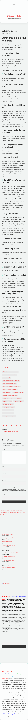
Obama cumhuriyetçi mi (8, 404)
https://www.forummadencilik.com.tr (11, 510)
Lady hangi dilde (17, 398)
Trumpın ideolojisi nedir (8, 413)
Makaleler (8, 368)
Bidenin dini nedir (6, 377)
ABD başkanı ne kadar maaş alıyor (10, 372)
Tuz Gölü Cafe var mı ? (6, 564)
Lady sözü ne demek (7, 401)
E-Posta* (4, 473)
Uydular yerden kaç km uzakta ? (8, 545)
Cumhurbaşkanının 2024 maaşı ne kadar (11, 386)
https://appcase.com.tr (19, 512)
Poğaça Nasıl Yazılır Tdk (10, 431)
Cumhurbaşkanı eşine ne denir (9, 383)
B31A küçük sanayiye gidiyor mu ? (9, 556)
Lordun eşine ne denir (18, 401)
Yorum (3, 449)
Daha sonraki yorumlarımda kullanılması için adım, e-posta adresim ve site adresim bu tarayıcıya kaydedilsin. (14, 490)
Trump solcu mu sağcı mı (8, 410)
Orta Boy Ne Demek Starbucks (12, 426)
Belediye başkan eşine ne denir (9, 374)
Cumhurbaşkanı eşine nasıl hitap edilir (11, 380)
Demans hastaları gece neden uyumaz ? (10, 549)
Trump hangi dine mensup (8, 407)
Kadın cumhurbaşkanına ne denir (10, 395)
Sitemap (2, 514)
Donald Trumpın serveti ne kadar (10, 389)
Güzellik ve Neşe (14, 16)
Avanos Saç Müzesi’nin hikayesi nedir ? (10, 538)
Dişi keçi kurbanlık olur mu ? (8, 560)
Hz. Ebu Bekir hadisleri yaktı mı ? (9, 567)
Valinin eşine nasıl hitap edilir (9, 416)
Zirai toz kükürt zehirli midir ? (8, 534)
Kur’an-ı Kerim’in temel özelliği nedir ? (10, 552)
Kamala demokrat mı (7, 398)
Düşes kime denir (6, 392)
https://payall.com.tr (6, 512)
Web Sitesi (4, 480)
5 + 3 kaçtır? (5, 494)
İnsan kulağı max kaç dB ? (7, 541)
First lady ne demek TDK (18, 392)
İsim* (3, 466)
